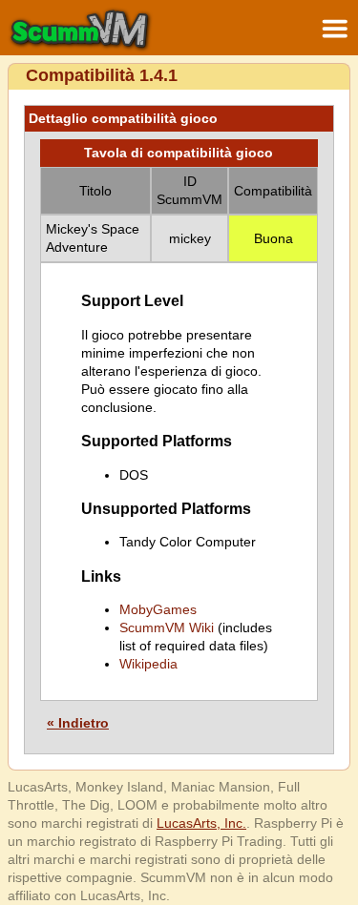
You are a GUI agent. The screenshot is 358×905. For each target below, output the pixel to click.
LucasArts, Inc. (201, 823)
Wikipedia (148, 663)
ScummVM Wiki (166, 627)
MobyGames (158, 609)
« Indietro (78, 722)
